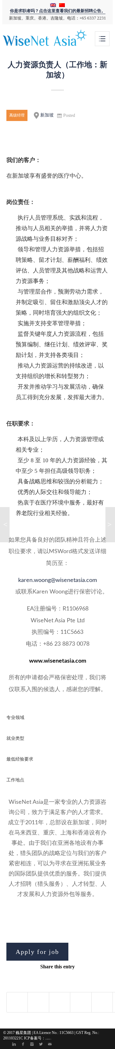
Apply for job (37, 951)
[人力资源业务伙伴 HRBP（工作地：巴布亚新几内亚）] (5, 524)
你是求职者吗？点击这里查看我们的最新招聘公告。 (57, 11)
